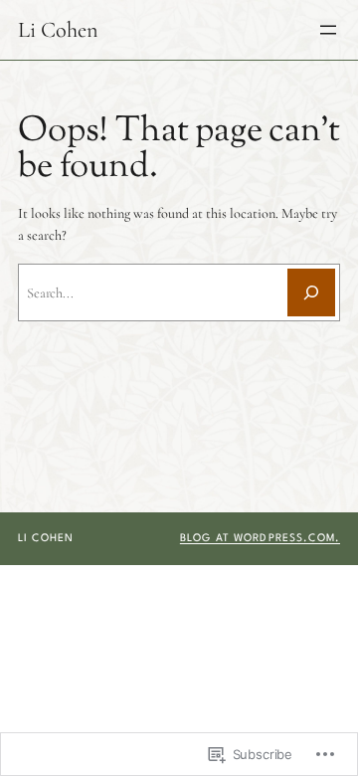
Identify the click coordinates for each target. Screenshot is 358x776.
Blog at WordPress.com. (260, 538)
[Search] (311, 292)
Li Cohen (58, 29)
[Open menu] (328, 30)
